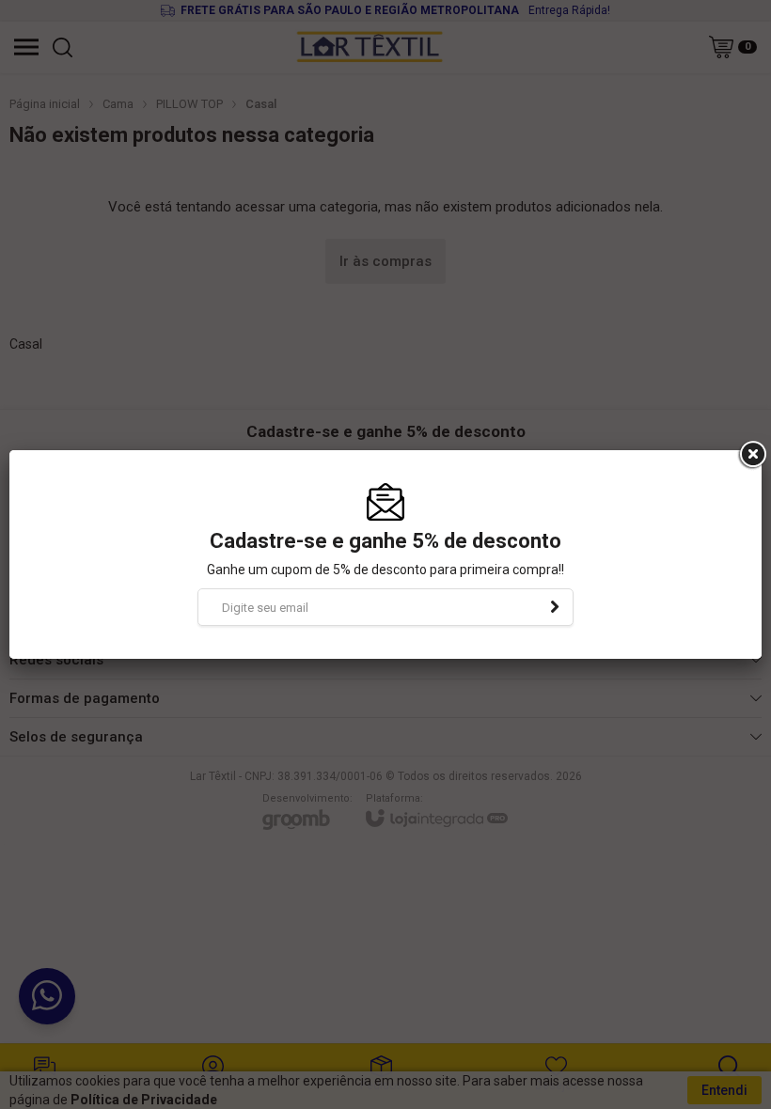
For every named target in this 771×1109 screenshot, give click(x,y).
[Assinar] (555, 607)
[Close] (751, 455)
